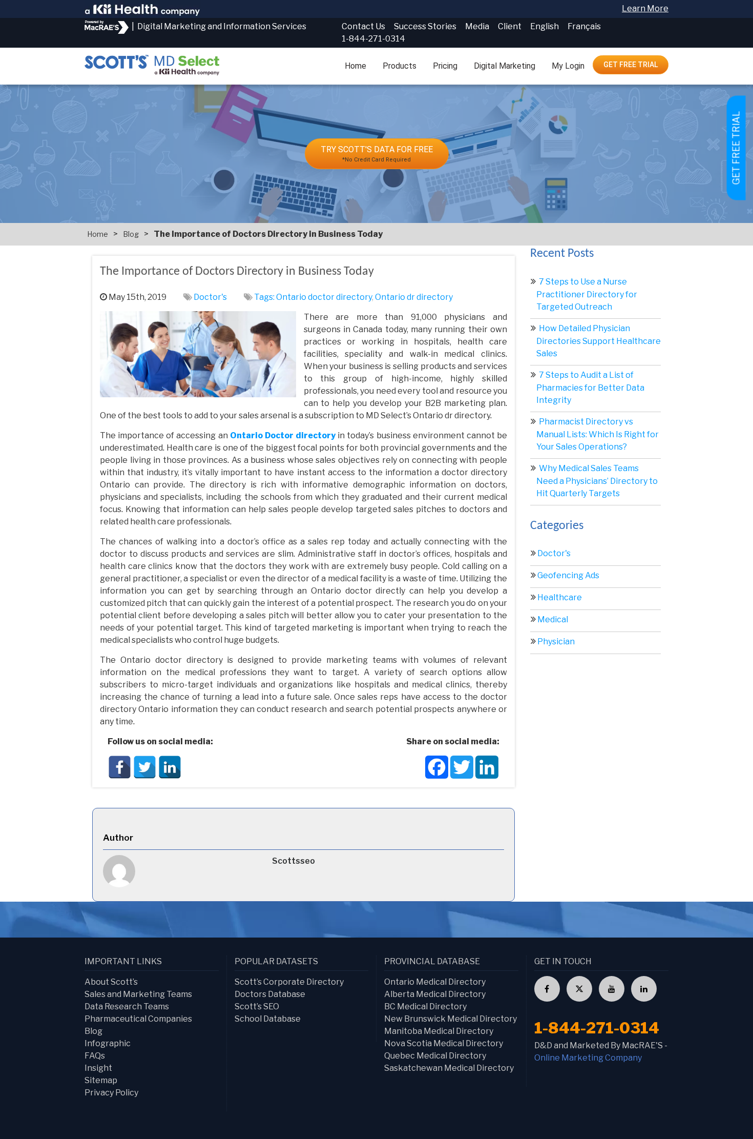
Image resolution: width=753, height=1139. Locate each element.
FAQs (95, 1056)
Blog (131, 234)
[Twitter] (144, 767)
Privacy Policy (111, 1092)
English (544, 26)
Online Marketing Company (588, 1058)
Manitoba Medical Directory (438, 1031)
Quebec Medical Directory (435, 1056)
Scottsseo (293, 861)
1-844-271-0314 (373, 39)
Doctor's (210, 297)
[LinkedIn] (169, 767)
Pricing (445, 66)
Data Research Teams (127, 1006)
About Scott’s (111, 982)
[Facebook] (119, 767)
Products (399, 66)
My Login (568, 66)
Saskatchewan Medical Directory (449, 1068)
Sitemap (101, 1080)
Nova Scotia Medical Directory (443, 1043)
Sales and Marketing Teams (138, 994)
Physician (556, 641)
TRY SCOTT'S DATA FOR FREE (377, 154)
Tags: (265, 297)
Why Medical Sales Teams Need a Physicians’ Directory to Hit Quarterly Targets (597, 480)
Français (584, 26)
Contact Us (363, 26)
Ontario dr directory (414, 297)
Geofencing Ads (568, 575)
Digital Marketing (504, 66)
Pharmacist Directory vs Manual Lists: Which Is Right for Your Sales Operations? (597, 434)
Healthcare (559, 597)
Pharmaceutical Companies (138, 1019)
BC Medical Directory (425, 1006)
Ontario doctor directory (324, 297)
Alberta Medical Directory (435, 994)
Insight (98, 1068)
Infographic (108, 1043)
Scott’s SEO (257, 1006)
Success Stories (425, 26)
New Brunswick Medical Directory (450, 1019)
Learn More (645, 8)
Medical (552, 619)
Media (477, 26)
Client (509, 26)
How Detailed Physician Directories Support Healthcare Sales (598, 340)
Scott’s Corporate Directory (289, 982)
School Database (268, 1019)
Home (355, 66)
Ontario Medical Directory (435, 982)
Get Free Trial (630, 64)
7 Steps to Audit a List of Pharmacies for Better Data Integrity (590, 387)
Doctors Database (270, 994)
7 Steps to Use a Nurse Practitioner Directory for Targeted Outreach (586, 294)
